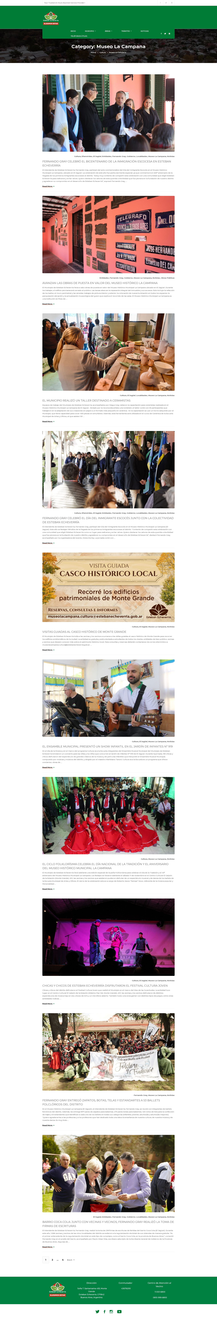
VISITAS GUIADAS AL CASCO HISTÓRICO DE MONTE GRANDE (84, 631)
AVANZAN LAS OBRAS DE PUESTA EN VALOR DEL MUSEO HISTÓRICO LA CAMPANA (100, 283)
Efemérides (87, 156)
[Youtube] (119, 1311)
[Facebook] (161, 33)
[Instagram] (169, 33)
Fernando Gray (119, 156)
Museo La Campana (157, 156)
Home (93, 52)
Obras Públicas (168, 278)
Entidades (106, 156)
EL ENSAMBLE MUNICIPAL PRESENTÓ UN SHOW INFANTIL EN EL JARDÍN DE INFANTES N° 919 (107, 746)
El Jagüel (97, 156)
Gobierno (131, 156)
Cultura (102, 52)
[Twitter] (165, 33)
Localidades (141, 156)
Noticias (171, 156)
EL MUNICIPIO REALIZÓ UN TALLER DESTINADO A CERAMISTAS (86, 400)
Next (69, 1260)
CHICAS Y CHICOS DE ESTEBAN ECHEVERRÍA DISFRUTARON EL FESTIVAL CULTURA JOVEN (105, 985)
